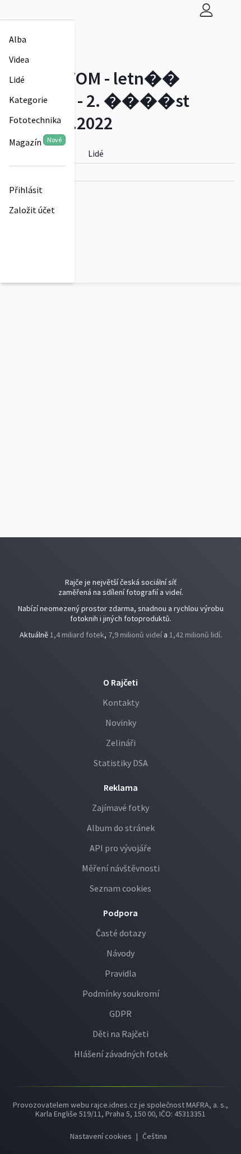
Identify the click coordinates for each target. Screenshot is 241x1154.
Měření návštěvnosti (121, 868)
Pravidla (120, 973)
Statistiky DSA (121, 762)
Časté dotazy (121, 933)
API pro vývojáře (120, 847)
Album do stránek (121, 827)
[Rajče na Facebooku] (119, 658)
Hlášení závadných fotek (121, 1053)
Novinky (120, 722)
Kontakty (121, 702)
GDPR (120, 1013)
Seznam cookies (120, 888)
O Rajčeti (120, 682)
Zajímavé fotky (120, 807)
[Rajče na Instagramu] (124, 658)
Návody (120, 953)
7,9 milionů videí (135, 635)
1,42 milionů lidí (194, 635)
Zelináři (121, 742)
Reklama (121, 787)
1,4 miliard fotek (77, 635)
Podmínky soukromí (120, 993)
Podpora (120, 912)
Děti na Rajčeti (120, 1033)
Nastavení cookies (101, 1136)
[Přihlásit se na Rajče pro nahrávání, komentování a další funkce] (206, 10)
